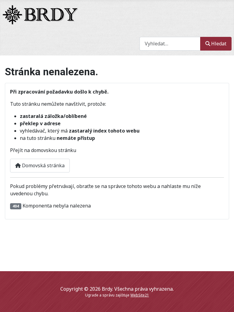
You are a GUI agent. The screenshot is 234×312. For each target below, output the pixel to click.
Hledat (218, 43)
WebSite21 (139, 295)
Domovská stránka (43, 165)
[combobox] (170, 44)
